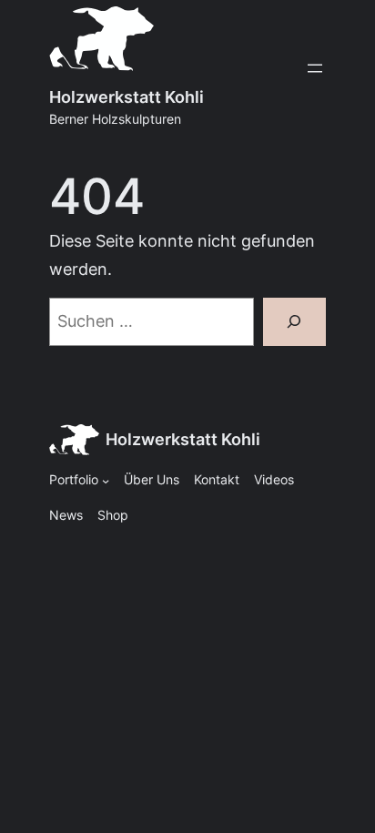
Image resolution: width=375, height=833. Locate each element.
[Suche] (294, 322)
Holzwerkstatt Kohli (126, 97)
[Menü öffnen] (315, 68)
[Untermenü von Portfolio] (105, 480)
